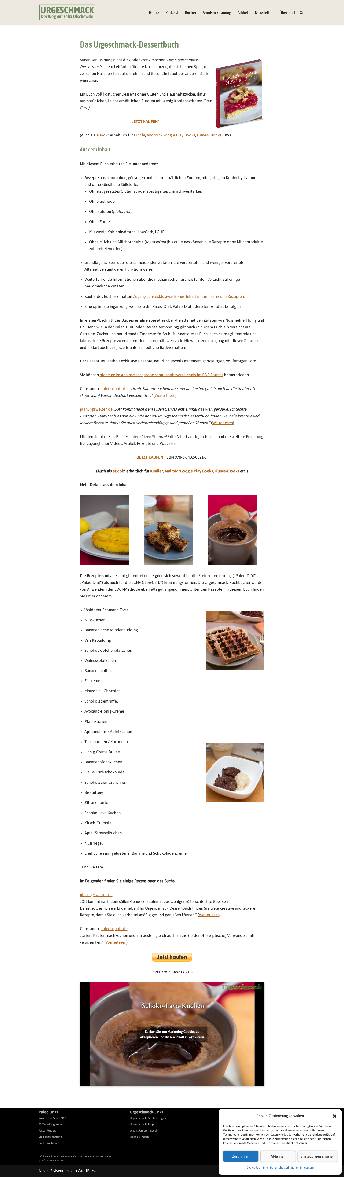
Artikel (243, 12)
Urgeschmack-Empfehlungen (148, 1118)
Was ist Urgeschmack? (143, 1130)
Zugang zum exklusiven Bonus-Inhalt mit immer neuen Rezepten (188, 296)
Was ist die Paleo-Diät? (52, 1118)
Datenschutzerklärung (284, 1167)
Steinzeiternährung (50, 1136)
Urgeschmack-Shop (142, 1124)
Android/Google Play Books (171, 135)
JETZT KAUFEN (145, 121)
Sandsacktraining (217, 12)
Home (154, 12)
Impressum (307, 1167)
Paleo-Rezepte (47, 1130)
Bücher (190, 12)
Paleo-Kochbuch (49, 1143)
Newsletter (264, 12)
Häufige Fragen (139, 1136)
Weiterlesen (165, 395)
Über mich (287, 12)
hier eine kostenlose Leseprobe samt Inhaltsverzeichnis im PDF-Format (161, 374)
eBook (102, 135)
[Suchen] (301, 12)
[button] (334, 1116)
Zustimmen (240, 1156)
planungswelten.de (96, 409)
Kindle (139, 135)
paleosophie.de (114, 388)
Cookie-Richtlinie (257, 1167)
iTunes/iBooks (209, 135)
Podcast (171, 12)
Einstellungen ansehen (317, 1156)
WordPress (87, 1170)
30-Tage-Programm (50, 1124)
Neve (43, 1170)
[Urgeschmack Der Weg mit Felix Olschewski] (67, 12)
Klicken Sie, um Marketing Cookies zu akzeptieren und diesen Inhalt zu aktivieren (172, 1034)
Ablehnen (278, 1156)
